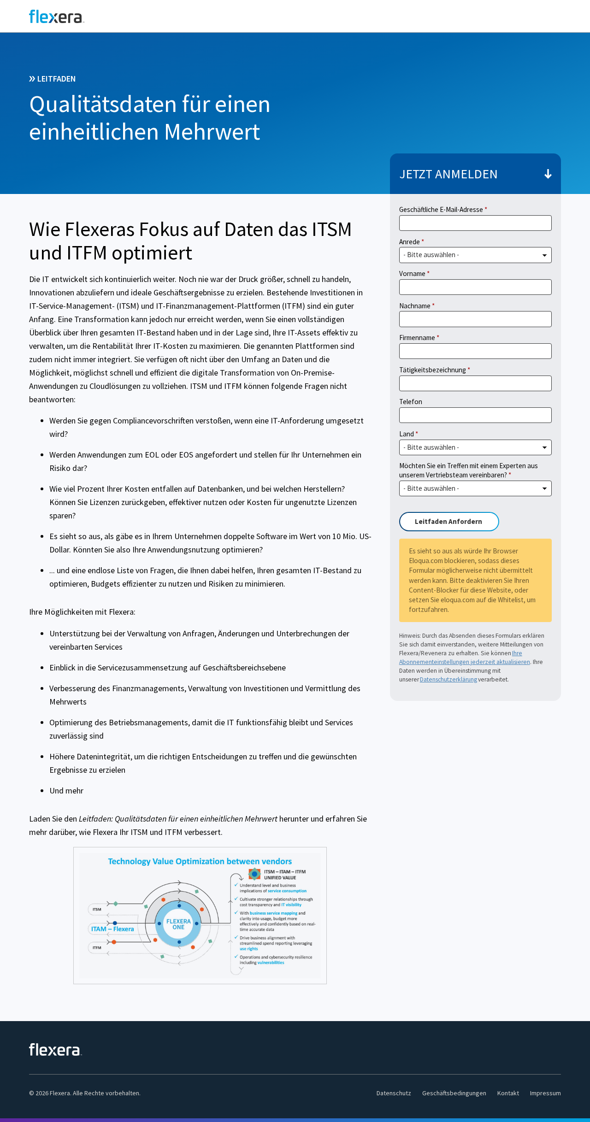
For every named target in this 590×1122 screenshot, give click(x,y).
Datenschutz (394, 1093)
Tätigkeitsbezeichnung (432, 369)
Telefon (410, 401)
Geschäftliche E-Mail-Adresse (441, 209)
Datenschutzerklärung (448, 679)
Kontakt (508, 1093)
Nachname (415, 305)
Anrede (409, 241)
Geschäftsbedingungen (454, 1093)
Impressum (545, 1093)
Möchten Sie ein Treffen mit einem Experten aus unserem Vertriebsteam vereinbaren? (468, 470)
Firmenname (417, 337)
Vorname (412, 273)
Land (406, 433)
